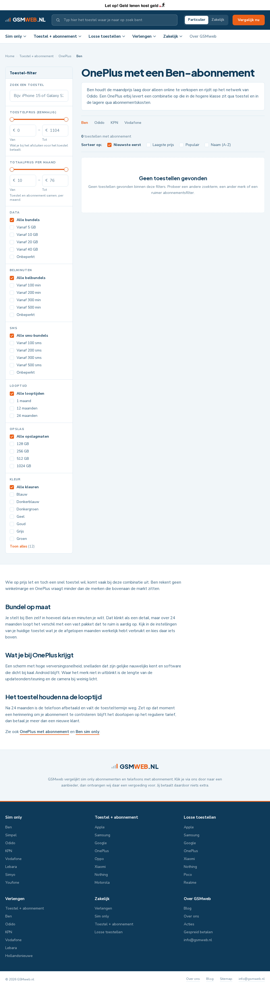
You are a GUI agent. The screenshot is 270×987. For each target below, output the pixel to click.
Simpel (11, 835)
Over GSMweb (203, 36)
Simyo (10, 874)
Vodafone (132, 122)
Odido (99, 122)
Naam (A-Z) (221, 144)
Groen (22, 538)
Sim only (13, 36)
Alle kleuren (28, 487)
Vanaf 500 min (29, 307)
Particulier (196, 19)
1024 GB (24, 465)
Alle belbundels (31, 277)
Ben (84, 122)
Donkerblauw (28, 501)
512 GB (23, 458)
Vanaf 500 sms (29, 365)
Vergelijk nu (248, 19)
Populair (192, 144)
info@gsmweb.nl (198, 939)
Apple (100, 827)
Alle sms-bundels (32, 335)
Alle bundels (28, 219)
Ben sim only (87, 731)
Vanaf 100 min (29, 285)
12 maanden (27, 408)
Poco (188, 874)
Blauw (22, 494)
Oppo (99, 858)
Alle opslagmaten (33, 436)
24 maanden (27, 415)
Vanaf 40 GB (27, 249)
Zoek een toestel (27, 85)
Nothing (101, 874)
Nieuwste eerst (127, 144)
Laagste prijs (163, 144)
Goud (21, 523)
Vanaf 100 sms (29, 342)
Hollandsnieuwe (19, 955)
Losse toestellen (105, 36)
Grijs (20, 531)
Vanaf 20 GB (27, 242)
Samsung (102, 835)
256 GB (23, 451)
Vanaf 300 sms (29, 357)
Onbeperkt (26, 256)
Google (101, 843)
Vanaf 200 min (29, 292)
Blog (187, 908)
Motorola (102, 882)
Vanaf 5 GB (26, 227)
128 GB (23, 443)
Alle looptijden (30, 393)
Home (10, 56)
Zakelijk (217, 19)
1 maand (24, 400)
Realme (190, 882)
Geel (21, 516)
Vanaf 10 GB (27, 234)
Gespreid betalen (198, 932)
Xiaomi (100, 866)
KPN (114, 122)
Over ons (191, 916)
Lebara (11, 866)
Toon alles (22, 546)
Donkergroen (27, 509)
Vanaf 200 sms (29, 350)
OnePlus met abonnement (44, 731)
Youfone (12, 882)
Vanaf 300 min (29, 299)
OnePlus (65, 56)
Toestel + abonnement (55, 36)
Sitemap (226, 979)
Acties (189, 924)
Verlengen (142, 36)
